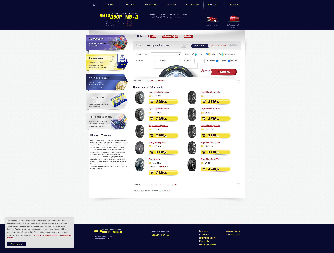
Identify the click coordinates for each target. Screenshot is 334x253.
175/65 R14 (209, 129)
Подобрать (224, 71)
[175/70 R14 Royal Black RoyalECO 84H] (191, 164)
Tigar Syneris (154, 159)
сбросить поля (207, 71)
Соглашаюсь (16, 244)
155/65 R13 (209, 113)
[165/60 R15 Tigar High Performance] (139, 97)
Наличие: (211, 61)
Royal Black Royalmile (210, 92)
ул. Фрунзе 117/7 (177, 17)
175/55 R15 (157, 113)
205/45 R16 (157, 163)
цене (151, 81)
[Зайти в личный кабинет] (234, 18)
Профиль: (163, 61)
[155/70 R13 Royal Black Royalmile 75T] (191, 97)
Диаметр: (188, 61)
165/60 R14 (157, 96)
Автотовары (170, 36)
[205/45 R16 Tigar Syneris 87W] (139, 164)
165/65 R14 (157, 146)
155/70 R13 (209, 96)
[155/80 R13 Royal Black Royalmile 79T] (139, 131)
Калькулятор (214, 5)
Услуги (188, 36)
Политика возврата (207, 238)
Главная (94, 5)
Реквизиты (204, 234)
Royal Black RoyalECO (210, 159)
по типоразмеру (200, 45)
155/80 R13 (157, 129)
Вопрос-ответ (193, 5)
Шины (138, 36)
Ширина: (139, 61)
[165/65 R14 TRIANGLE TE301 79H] (139, 147)
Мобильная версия (207, 245)
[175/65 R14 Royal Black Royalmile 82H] (191, 131)
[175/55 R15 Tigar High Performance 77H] (139, 114)
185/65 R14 (209, 146)
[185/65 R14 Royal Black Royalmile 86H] (191, 147)
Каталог (109, 5)
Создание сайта (233, 231)
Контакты (234, 5)
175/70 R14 (209, 163)
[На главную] (108, 233)
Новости (130, 5)
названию (161, 81)
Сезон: (187, 54)
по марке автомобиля (218, 45)
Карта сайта (204, 241)
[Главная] (113, 16)
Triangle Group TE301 (158, 143)
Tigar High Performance (159, 92)
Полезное (172, 5)
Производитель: (142, 54)
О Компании (151, 5)
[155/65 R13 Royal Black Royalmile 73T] (191, 114)
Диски (152, 36)
